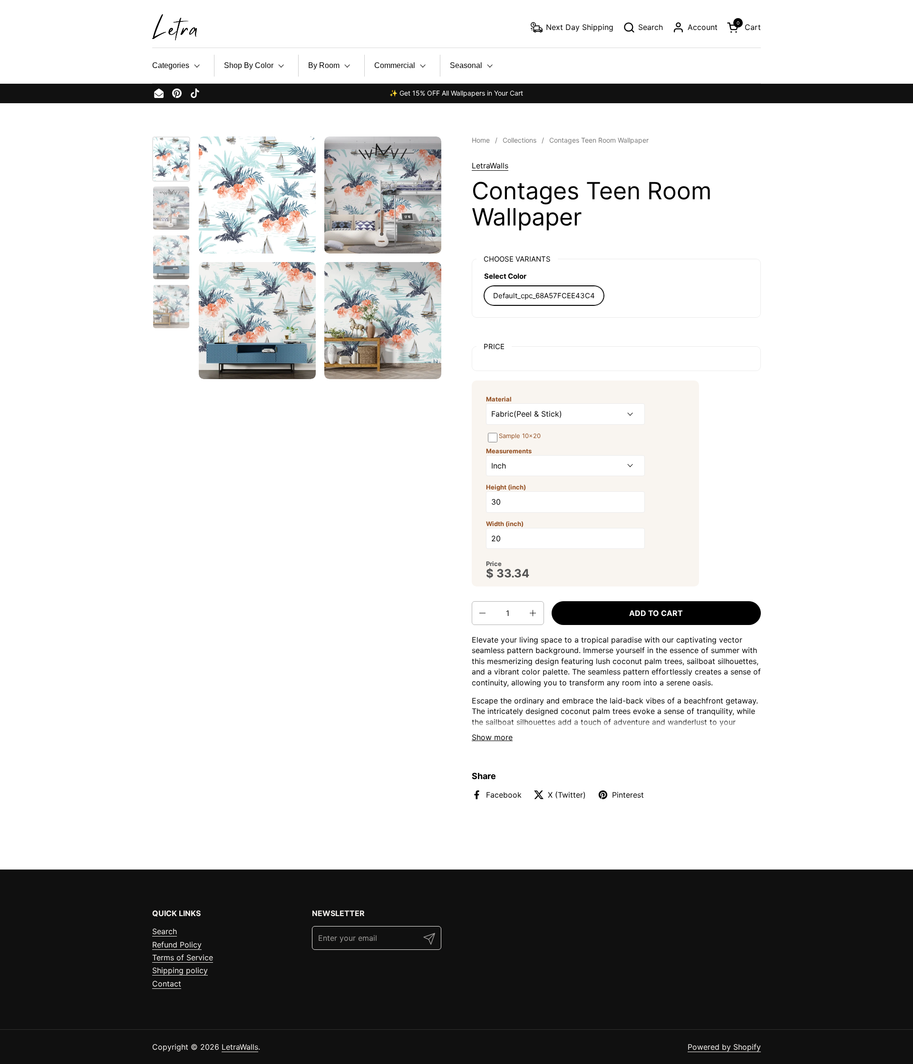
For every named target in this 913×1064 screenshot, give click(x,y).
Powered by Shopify (724, 1047)
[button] (643, 27)
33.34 (512, 573)
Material (499, 399)
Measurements (509, 451)
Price (494, 563)
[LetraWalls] (174, 27)
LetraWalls (490, 165)
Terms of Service (182, 957)
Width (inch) (505, 523)
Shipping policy (180, 970)
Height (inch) (506, 487)
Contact (166, 983)
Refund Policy (177, 944)
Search (164, 931)
